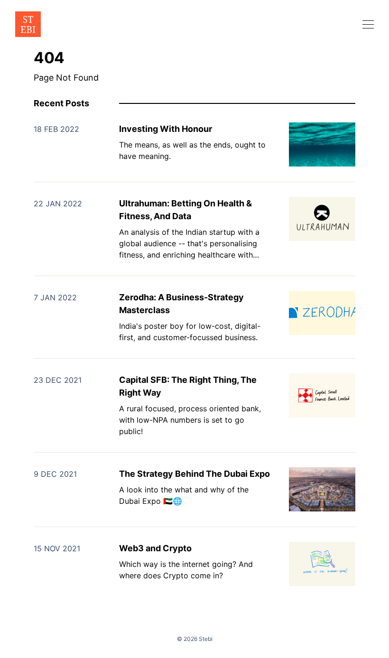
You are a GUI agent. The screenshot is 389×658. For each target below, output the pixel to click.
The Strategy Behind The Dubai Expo (194, 474)
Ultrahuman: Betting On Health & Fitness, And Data (185, 209)
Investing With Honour (165, 129)
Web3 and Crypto (155, 548)
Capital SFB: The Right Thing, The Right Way (188, 386)
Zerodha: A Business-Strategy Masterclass (181, 303)
